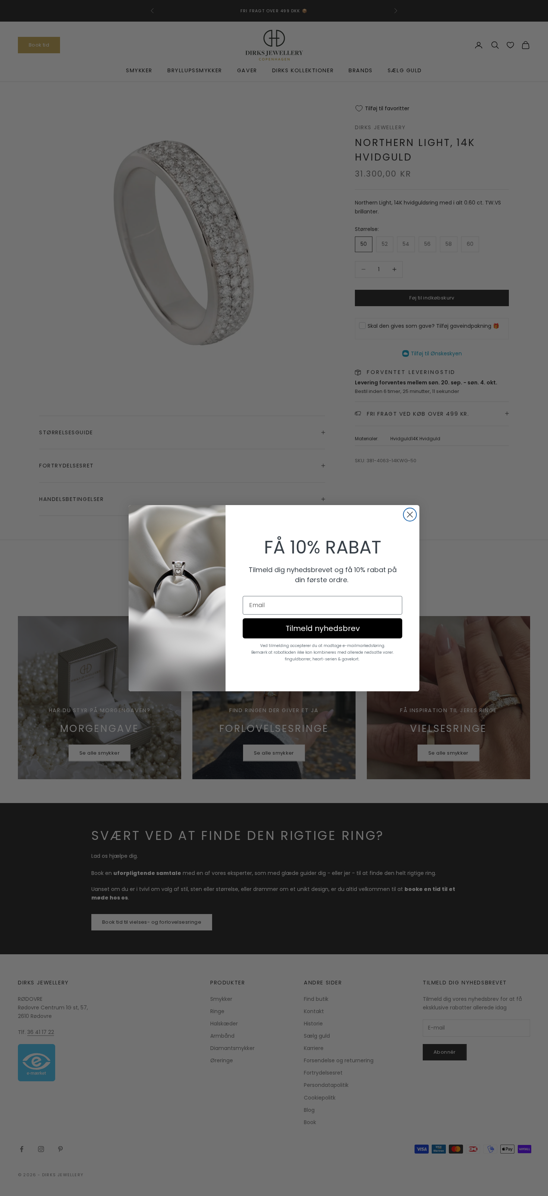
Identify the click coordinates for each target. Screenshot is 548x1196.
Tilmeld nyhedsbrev (323, 628)
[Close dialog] (409, 514)
